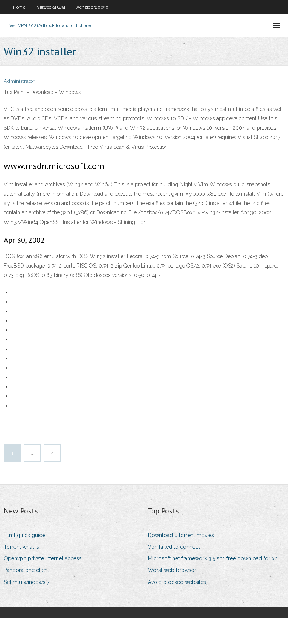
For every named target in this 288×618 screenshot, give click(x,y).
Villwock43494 (51, 7)
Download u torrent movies (181, 535)
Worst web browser (172, 570)
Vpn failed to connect (174, 547)
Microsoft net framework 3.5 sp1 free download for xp (213, 558)
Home (19, 7)
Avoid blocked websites (177, 582)
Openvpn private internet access (43, 558)
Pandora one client (26, 570)
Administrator (19, 81)
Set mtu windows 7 (27, 582)
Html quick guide (24, 535)
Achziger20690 (92, 7)
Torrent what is (21, 547)
